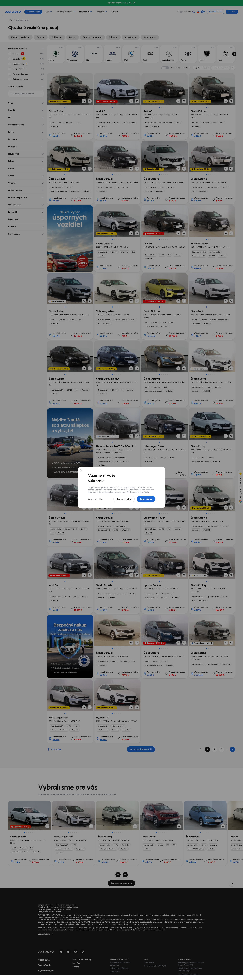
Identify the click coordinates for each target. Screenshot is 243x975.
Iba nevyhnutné (124, 499)
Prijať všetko (146, 499)
